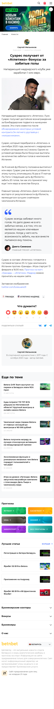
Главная (5, 34)
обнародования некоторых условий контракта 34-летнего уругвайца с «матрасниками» (21, 132)
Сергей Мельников (26, 47)
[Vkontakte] (40, 325)
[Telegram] (50, 325)
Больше (46, 544)
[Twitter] (45, 325)
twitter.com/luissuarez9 (14, 287)
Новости (14, 34)
